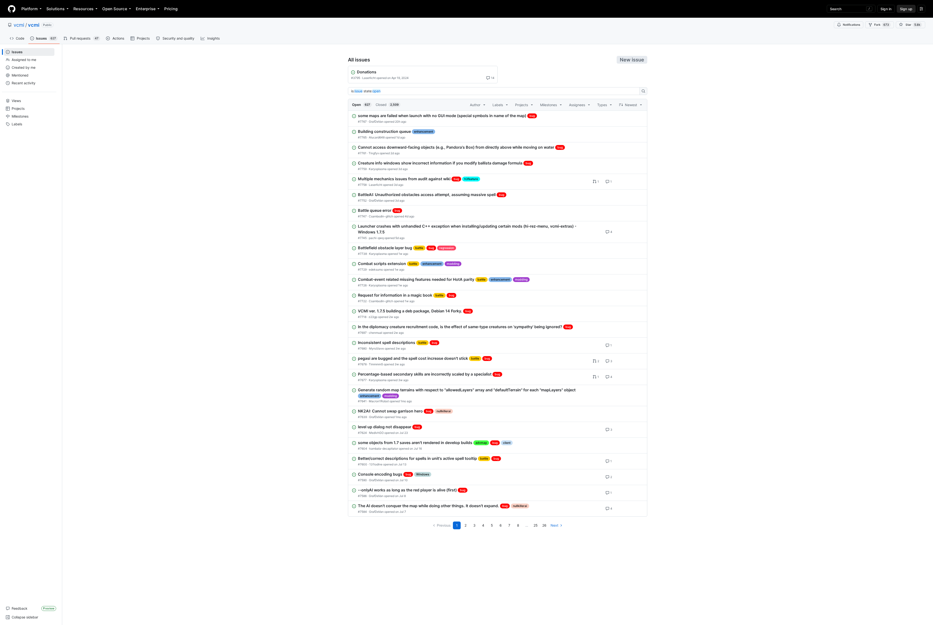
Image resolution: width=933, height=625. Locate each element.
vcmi (19, 25)
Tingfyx (374, 153)
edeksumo (376, 269)
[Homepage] (12, 9)
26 (544, 525)
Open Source (114, 8)
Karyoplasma (378, 169)
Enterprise (146, 8)
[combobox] (495, 91)
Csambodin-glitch (381, 216)
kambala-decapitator (383, 448)
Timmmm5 (376, 364)
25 (536, 525)
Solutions (55, 8)
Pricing (171, 8)
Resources (83, 8)
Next (554, 525)
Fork (881, 24)
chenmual (375, 332)
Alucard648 (377, 137)
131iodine (375, 464)
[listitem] (497, 118)
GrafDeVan (376, 121)
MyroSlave (376, 348)
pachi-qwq (376, 238)
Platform (29, 8)
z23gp (373, 317)
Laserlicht (369, 78)
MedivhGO (376, 433)
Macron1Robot (379, 401)
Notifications (851, 24)
